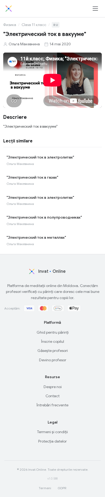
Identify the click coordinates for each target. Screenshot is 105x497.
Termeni (45, 488)
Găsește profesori (52, 350)
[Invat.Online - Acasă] (8, 8)
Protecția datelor (52, 441)
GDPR (62, 488)
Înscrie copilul (52, 341)
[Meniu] (95, 8)
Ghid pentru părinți (53, 332)
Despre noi (53, 386)
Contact (53, 395)
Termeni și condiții (52, 431)
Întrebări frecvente (52, 405)
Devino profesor (52, 360)
